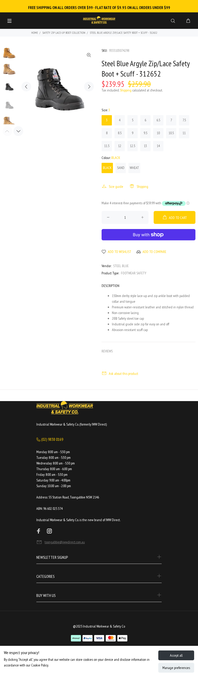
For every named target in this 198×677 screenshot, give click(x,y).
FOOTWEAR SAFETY (133, 273)
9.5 (145, 133)
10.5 (171, 133)
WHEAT (134, 167)
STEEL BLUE (121, 266)
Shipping (125, 90)
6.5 (158, 120)
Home (34, 33)
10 (158, 133)
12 (119, 145)
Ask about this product (123, 373)
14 (158, 145)
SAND (121, 167)
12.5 (132, 145)
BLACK (107, 167)
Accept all (176, 655)
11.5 (106, 145)
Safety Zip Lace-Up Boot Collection (63, 33)
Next (89, 86)
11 (184, 133)
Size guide (116, 186)
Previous (26, 86)
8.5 (119, 133)
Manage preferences (176, 667)
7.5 (184, 120)
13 (145, 145)
